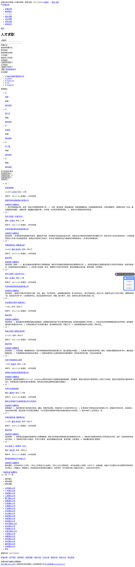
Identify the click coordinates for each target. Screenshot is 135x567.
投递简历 (8, 205)
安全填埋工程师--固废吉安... (15, 302)
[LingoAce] (6, 85)
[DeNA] (6, 78)
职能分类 (54, 557)
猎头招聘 (8, 17)
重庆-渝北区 (16, 249)
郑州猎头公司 (10, 521)
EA (8, 83)
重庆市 (12, 393)
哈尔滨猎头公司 (11, 524)
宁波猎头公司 (10, 508)
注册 (57, 2)
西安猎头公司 (10, 519)
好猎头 (46, 2)
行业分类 (46, 557)
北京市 (14, 192)
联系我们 (21, 557)
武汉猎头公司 (10, 526)
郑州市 (12, 450)
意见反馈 (71, 557)
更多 (6, 549)
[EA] (6, 83)
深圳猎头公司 (10, 493)
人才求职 (8, 14)
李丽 (6, 97)
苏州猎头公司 (10, 511)
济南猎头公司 (10, 529)
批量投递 (6, 472)
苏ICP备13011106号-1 (9, 564)
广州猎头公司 (10, 491)
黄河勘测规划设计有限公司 (15, 459)
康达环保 (8, 258)
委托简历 (8, 105)
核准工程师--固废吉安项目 (15, 331)
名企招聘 (8, 19)
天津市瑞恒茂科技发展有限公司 (17, 229)
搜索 (3, 69)
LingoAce (10, 85)
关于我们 (12, 557)
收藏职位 (15, 205)
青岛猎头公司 (10, 516)
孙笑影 (7, 130)
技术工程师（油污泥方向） (15, 274)
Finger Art (10, 81)
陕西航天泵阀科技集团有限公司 (17, 372)
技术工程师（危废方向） (14, 216)
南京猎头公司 (10, 539)
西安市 (13, 364)
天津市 (12, 221)
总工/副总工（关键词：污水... (16, 446)
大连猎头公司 (10, 534)
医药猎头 (8, 11)
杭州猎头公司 (10, 541)
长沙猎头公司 (10, 513)
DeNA (9, 78)
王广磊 (7, 146)
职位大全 (62, 557)
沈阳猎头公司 (10, 506)
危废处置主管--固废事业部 (15, 417)
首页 (2, 28)
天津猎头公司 (10, 546)
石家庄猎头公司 (11, 531)
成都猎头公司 (10, 536)
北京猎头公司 (10, 488)
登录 (53, 2)
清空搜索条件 (11, 69)
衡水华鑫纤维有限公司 (15, 76)
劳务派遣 (8, 22)
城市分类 (37, 557)
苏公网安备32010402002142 (55, 564)
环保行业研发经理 (12, 389)
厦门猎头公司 (10, 498)
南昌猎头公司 (10, 501)
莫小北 (7, 113)
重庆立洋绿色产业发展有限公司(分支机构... (21, 401)
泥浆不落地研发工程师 (13, 360)
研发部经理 (9, 188)
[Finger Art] (6, 81)
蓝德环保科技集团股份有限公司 (17, 200)
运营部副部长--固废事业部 (15, 245)
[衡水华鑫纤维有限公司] (6, 76)
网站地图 (29, 557)
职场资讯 (8, 24)
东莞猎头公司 (10, 503)
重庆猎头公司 (10, 544)
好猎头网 (8, 9)
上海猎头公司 (10, 496)
